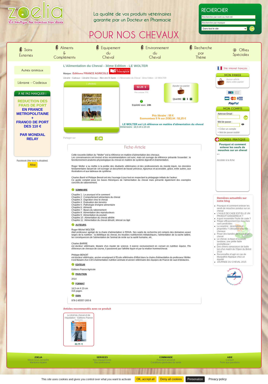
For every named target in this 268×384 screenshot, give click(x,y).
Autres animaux (32, 70)
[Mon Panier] (232, 76)
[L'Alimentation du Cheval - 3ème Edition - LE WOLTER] (91, 120)
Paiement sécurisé (166, 360)
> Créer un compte (227, 129)
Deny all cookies (171, 379)
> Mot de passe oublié (229, 132)
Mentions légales (38, 362)
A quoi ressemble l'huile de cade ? (234, 218)
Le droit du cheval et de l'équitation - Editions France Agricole (79, 318)
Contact (230, 360)
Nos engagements (102, 360)
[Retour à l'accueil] (35, 26)
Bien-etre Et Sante (108, 78)
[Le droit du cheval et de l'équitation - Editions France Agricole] (78, 340)
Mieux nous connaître (38, 360)
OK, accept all (146, 379)
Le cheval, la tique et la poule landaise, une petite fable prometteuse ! (231, 241)
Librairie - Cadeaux (32, 82)
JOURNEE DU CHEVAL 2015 (231, 262)
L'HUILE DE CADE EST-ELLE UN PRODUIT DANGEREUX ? (233, 214)
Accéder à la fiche (226, 160)
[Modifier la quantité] (184, 99)
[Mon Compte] (232, 109)
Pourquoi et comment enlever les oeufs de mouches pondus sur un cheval (233, 208)
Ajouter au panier (181, 86)
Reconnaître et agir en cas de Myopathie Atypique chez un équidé (231, 257)
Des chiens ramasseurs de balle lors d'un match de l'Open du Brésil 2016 (234, 249)
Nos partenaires (102, 362)
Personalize (195, 379)
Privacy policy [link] (218, 379)
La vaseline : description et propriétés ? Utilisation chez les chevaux (232, 229)
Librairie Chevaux (90, 78)
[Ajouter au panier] (181, 94)
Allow (32, 164)
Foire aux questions (230, 362)
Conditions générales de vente (166, 362)
